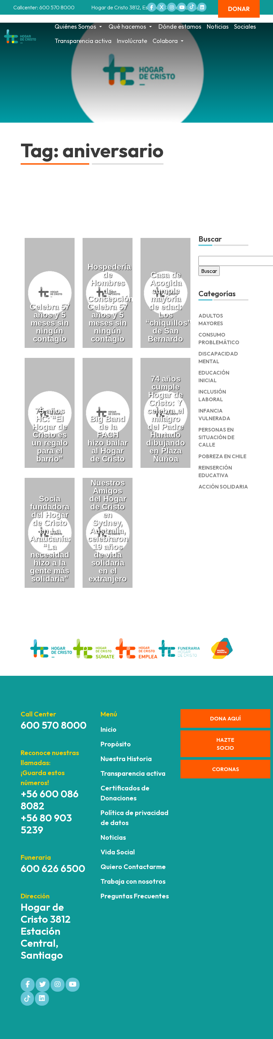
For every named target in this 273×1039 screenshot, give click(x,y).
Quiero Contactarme (133, 866)
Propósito (116, 744)
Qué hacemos (127, 26)
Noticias (218, 26)
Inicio (109, 729)
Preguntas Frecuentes (135, 896)
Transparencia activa (83, 41)
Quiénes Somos (75, 26)
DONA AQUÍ (225, 718)
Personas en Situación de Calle (216, 437)
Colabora (165, 41)
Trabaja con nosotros (133, 881)
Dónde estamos (179, 26)
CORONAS (225, 769)
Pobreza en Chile (222, 456)
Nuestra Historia (126, 758)
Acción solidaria (223, 487)
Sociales (245, 26)
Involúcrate (132, 41)
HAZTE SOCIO (225, 743)
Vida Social (118, 852)
